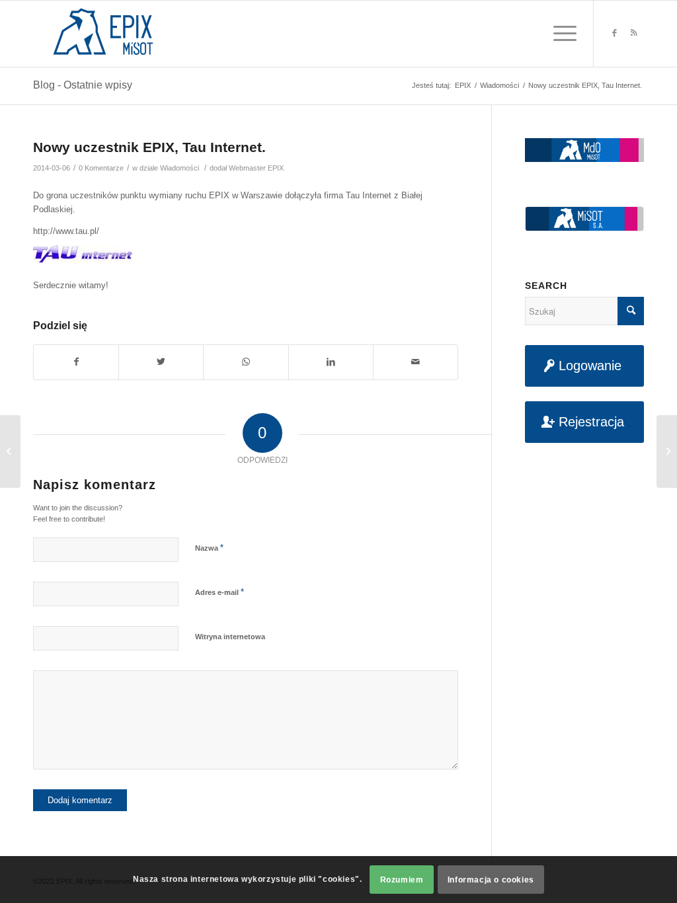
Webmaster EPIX (256, 168)
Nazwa (209, 548)
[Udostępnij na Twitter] (161, 362)
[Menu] (561, 34)
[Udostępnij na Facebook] (76, 362)
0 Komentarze (101, 168)
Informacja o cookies (491, 879)
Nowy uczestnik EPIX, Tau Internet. (149, 147)
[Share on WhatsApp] (246, 362)
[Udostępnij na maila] (416, 362)
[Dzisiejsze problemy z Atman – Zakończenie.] (10, 451)
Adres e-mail (219, 592)
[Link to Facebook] (614, 33)
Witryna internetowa (230, 637)
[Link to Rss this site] (634, 33)
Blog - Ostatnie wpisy (82, 85)
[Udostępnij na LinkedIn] (331, 362)
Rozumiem (402, 879)
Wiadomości (179, 168)
